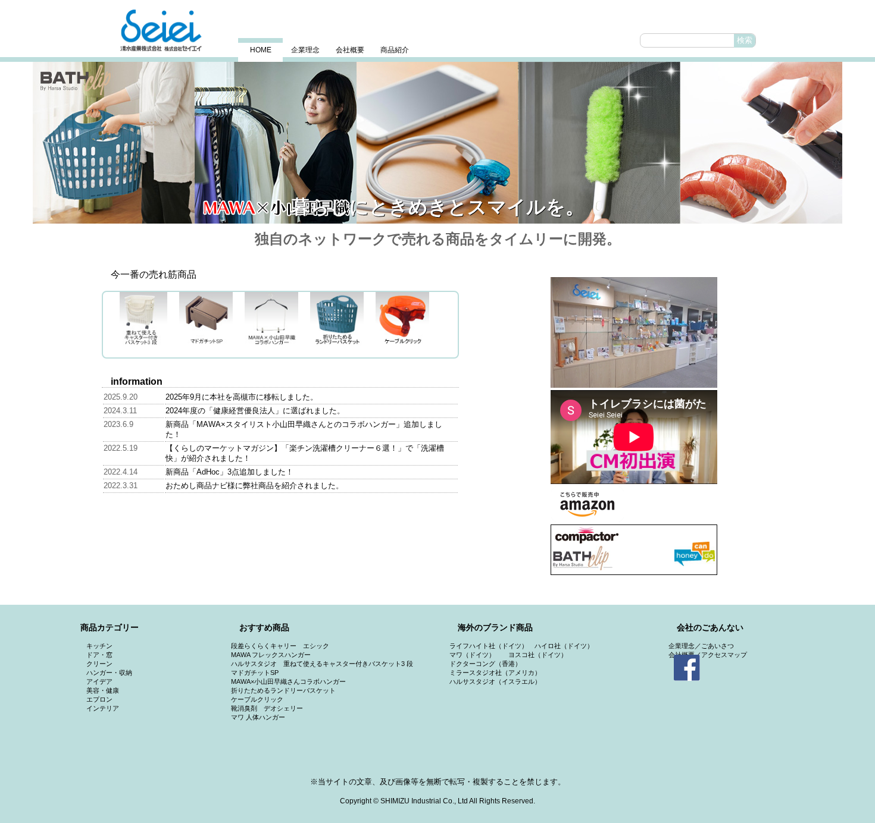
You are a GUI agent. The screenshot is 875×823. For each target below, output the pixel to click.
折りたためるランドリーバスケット (283, 690)
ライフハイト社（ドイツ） (488, 645)
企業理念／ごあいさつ (701, 645)
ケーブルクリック (257, 699)
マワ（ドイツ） (472, 654)
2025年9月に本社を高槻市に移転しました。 (241, 396)
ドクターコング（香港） (485, 663)
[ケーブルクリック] (437, 143)
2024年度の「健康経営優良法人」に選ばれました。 (255, 410)
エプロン (99, 699)
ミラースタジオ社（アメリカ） (495, 672)
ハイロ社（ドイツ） (564, 645)
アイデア (99, 681)
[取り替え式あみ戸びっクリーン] (599, 143)
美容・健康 (102, 690)
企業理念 (305, 50)
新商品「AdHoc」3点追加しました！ (229, 471)
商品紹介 (394, 50)
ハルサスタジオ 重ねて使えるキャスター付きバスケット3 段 (322, 663)
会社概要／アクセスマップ (707, 654)
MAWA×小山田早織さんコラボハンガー (288, 681)
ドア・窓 (99, 654)
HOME (260, 50)
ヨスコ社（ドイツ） (537, 654)
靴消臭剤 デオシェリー (267, 708)
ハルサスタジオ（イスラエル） (495, 681)
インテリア (102, 708)
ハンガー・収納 (109, 672)
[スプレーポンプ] (761, 143)
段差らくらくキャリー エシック (280, 645)
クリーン (99, 663)
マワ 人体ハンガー (258, 717)
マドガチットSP (255, 672)
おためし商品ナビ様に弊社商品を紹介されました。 (254, 485)
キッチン (99, 645)
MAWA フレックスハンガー (271, 654)
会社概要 (350, 50)
